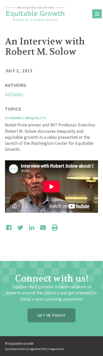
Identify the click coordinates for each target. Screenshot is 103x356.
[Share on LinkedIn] (31, 228)
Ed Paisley (14, 94)
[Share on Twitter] (20, 228)
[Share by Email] (43, 228)
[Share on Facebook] (9, 228)
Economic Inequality (25, 118)
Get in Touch (51, 315)
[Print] (55, 228)
